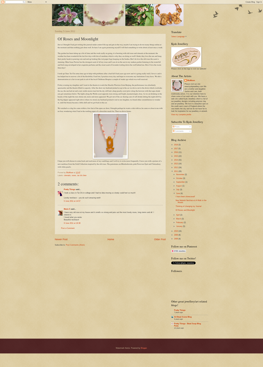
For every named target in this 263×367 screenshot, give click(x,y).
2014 (176, 160)
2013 (176, 164)
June (178, 193)
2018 (176, 145)
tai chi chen (81, 175)
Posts (177, 127)
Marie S (67, 209)
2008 (176, 239)
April (178, 215)
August (179, 186)
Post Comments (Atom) (75, 245)
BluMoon (191, 80)
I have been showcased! (185, 196)
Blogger (144, 348)
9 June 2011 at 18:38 (72, 223)
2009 (176, 235)
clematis (67, 175)
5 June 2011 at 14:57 (72, 201)
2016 (176, 152)
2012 (176, 167)
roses (74, 175)
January (179, 226)
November (180, 174)
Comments (179, 131)
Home (111, 239)
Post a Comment (68, 228)
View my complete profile (181, 115)
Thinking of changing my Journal (188, 206)
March (179, 219)
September (180, 182)
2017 (176, 149)
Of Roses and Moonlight (185, 210)
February (180, 222)
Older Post (160, 239)
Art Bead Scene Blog (183, 317)
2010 (176, 231)
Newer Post (61, 239)
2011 (176, 171)
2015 (176, 156)
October (179, 178)
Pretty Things (69, 189)
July (178, 190)
